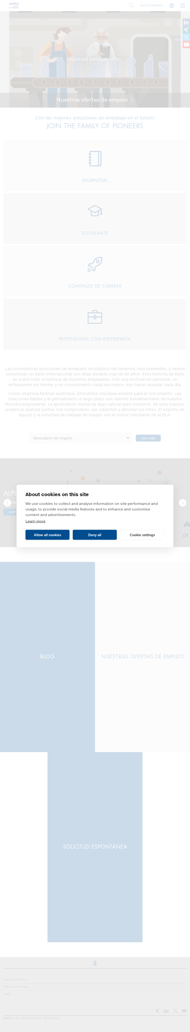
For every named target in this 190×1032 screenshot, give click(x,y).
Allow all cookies (47, 535)
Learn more (35, 521)
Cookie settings (142, 535)
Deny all (94, 535)
